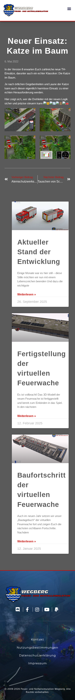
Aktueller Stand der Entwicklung (38, 251)
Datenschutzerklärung (37, 655)
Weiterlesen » (26, 294)
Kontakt (37, 639)
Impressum (37, 663)
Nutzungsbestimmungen (37, 647)
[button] (69, 8)
